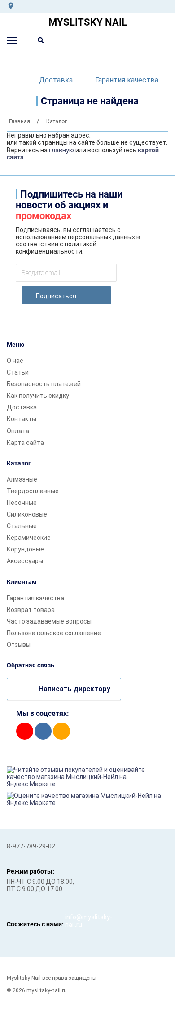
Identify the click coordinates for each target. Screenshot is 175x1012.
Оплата (18, 431)
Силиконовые (27, 514)
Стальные (22, 526)
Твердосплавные (33, 491)
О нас (15, 360)
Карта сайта (25, 442)
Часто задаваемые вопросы (49, 621)
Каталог (19, 463)
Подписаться (56, 296)
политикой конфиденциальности (56, 248)
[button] (12, 40)
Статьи (18, 372)
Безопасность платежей (44, 384)
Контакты (21, 418)
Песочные (22, 502)
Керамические (29, 537)
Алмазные (22, 479)
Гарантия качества (126, 80)
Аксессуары (25, 560)
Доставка (56, 80)
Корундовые (25, 549)
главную (61, 150)
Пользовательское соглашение (54, 633)
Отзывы (19, 644)
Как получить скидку (38, 395)
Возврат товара (31, 609)
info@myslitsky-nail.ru (74, 920)
